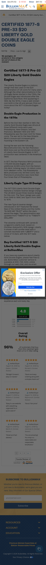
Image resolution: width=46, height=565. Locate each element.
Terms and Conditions (32, 290)
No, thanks (30, 293)
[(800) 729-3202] (30, 6)
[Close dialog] (43, 270)
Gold (4, 2)
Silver (31, 2)
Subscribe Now (30, 287)
